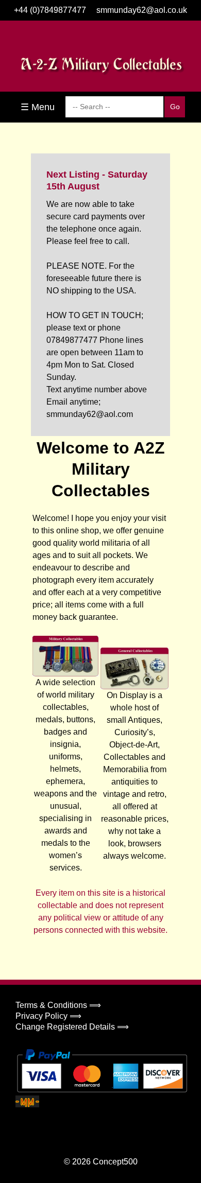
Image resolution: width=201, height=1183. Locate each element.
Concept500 (115, 1161)
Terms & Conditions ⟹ (58, 1005)
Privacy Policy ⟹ (48, 1016)
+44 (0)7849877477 (50, 10)
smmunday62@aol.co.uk (141, 10)
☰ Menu (38, 107)
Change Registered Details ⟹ (72, 1026)
